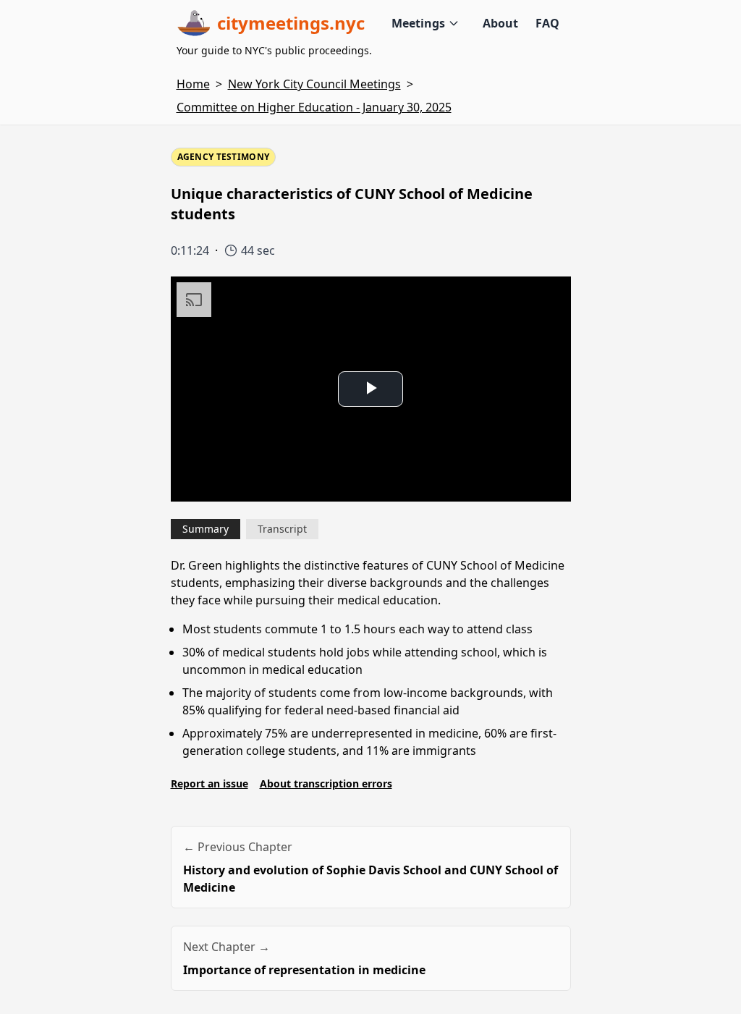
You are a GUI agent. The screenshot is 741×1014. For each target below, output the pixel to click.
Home (193, 84)
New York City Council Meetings (314, 84)
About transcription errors (326, 783)
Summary (205, 529)
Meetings (418, 23)
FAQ (547, 23)
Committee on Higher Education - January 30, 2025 (314, 107)
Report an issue (209, 783)
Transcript (282, 529)
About (500, 23)
